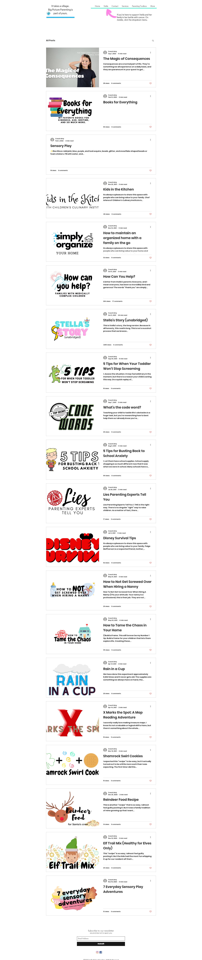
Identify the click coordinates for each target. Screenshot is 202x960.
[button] (106, 6)
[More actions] (151, 52)
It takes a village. (60, 6)
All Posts (50, 40)
